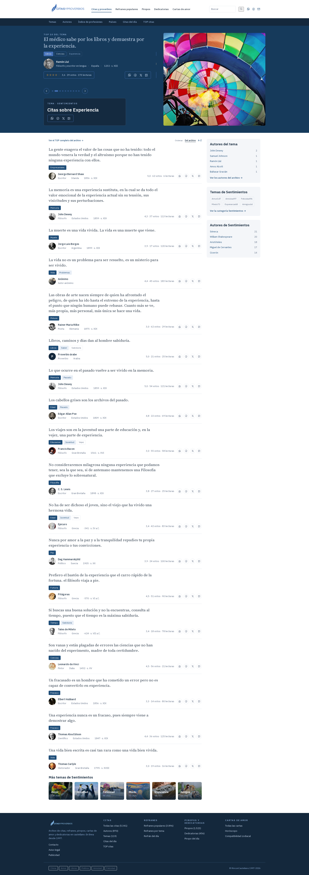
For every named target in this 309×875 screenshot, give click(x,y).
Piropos (146, 9)
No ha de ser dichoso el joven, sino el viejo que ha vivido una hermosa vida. (100, 507)
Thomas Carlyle (67, 764)
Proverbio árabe (67, 354)
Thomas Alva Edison (69, 734)
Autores (67, 21)
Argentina (76, 248)
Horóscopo (231, 830)
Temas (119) (110, 836)
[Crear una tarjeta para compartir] (146, 75)
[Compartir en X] (141, 75)
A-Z (200, 140)
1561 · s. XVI (97, 452)
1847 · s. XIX (101, 738)
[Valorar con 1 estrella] (47, 75)
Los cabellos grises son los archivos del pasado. (89, 400)
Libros (48, 53)
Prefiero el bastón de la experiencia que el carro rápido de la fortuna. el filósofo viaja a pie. (100, 577)
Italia (72, 668)
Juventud (69, 442)
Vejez (81, 442)
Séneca (214, 231)
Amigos (247, 204)
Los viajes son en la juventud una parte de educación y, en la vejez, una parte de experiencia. (99, 432)
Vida (52, 272)
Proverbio (63, 358)
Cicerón (214, 252)
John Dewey (65, 214)
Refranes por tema (154, 830)
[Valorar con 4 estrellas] (56, 75)
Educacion (55, 442)
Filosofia (54, 482)
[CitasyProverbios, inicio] (68, 9)
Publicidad (54, 855)
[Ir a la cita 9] (76, 91)
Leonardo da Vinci (68, 664)
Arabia (76, 358)
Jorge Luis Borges (68, 244)
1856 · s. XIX (90, 178)
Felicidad (246, 198)
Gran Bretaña (79, 452)
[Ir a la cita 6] (68, 91)
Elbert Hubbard (67, 699)
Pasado (67, 377)
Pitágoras (64, 594)
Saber (64, 347)
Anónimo (63, 279)
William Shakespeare (221, 236)
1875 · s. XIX (90, 328)
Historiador (64, 768)
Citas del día (130, 21)
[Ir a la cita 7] (71, 91)
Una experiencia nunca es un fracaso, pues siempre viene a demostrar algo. (98, 718)
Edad (52, 407)
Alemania (74, 328)
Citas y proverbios (101, 9)
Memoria (54, 207)
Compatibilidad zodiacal (238, 836)
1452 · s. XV (86, 668)
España (95, 65)
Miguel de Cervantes (221, 247)
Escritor (62, 178)
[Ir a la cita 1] (52, 91)
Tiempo (54, 622)
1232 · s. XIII (111, 65)
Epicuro (62, 524)
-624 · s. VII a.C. (92, 633)
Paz (52, 552)
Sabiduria (76, 347)
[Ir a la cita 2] (56, 91)
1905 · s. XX (89, 563)
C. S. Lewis (64, 489)
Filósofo (62, 218)
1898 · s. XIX (97, 493)
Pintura (53, 318)
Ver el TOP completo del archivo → (66, 140)
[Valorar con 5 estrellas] (59, 75)
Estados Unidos (80, 218)
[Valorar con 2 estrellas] (50, 75)
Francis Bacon (66, 448)
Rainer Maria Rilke (68, 324)
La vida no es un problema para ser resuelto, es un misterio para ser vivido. (103, 262)
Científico (63, 738)
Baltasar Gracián (218, 171)
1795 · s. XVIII (101, 768)
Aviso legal (54, 849)
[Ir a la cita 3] (60, 91)
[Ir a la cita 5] (65, 91)
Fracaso (54, 692)
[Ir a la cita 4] (62, 91)
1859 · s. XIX (100, 218)
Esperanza (231, 204)
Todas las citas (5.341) (115, 825)
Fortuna (54, 587)
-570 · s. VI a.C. (91, 598)
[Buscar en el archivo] (241, 9)
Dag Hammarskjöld (69, 559)
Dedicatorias (161, 9)
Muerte (53, 237)
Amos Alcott (216, 166)
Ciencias (60, 53)
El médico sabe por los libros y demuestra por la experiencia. (94, 42)
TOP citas (148, 21)
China (53, 868)
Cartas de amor (181, 9)
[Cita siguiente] (85, 91)
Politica (85, 868)
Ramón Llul (62, 61)
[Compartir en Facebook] (135, 75)
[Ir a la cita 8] (73, 91)
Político (62, 563)
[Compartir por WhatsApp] (129, 75)
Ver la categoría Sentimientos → (228, 210)
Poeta (61, 328)
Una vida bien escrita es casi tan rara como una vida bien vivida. (103, 750)
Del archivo (190, 140)
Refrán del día (151, 836)
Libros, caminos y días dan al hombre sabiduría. (89, 340)
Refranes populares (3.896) (158, 825)
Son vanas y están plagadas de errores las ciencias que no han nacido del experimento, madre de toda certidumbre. (101, 647)
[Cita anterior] (46, 91)
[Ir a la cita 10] (79, 91)
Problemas (64, 272)
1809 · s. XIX (99, 417)
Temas (52, 21)
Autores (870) (110, 830)
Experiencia (74, 53)
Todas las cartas (233, 825)
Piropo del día (192, 838)
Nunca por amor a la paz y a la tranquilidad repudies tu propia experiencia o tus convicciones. (101, 542)
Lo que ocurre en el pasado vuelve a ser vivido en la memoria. (101, 370)
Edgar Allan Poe (67, 413)
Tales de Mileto (67, 629)
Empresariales (57, 167)
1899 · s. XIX (93, 248)
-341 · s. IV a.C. (91, 528)
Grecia (75, 528)
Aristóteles (216, 242)
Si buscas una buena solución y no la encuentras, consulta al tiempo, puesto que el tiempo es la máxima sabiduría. (99, 612)
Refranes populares (127, 9)
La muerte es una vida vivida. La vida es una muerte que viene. (102, 230)
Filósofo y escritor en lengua (71, 65)
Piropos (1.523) (193, 828)
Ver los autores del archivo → (226, 177)
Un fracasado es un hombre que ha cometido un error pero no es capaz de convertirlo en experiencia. (103, 682)
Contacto (53, 844)
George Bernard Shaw (71, 174)
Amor (216, 198)
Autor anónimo (65, 283)
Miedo (216, 204)
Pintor (61, 668)
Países (112, 21)
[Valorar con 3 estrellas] (53, 75)
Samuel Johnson (218, 155)
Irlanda (75, 178)
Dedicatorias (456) (195, 833)
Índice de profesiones (90, 21)
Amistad (230, 198)
